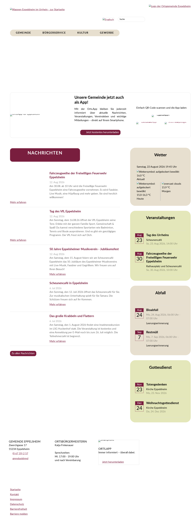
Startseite (15, 489)
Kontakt (14, 494)
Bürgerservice (54, 33)
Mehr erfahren (18, 202)
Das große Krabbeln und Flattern (71, 316)
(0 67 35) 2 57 (20, 453)
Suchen (142, 19)
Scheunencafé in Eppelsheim (68, 283)
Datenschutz (17, 504)
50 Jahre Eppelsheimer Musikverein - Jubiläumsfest (84, 249)
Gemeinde (23, 33)
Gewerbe (107, 33)
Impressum (16, 499)
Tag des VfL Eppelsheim (65, 211)
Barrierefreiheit (18, 509)
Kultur (82, 33)
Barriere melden (19, 514)
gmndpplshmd (20, 458)
